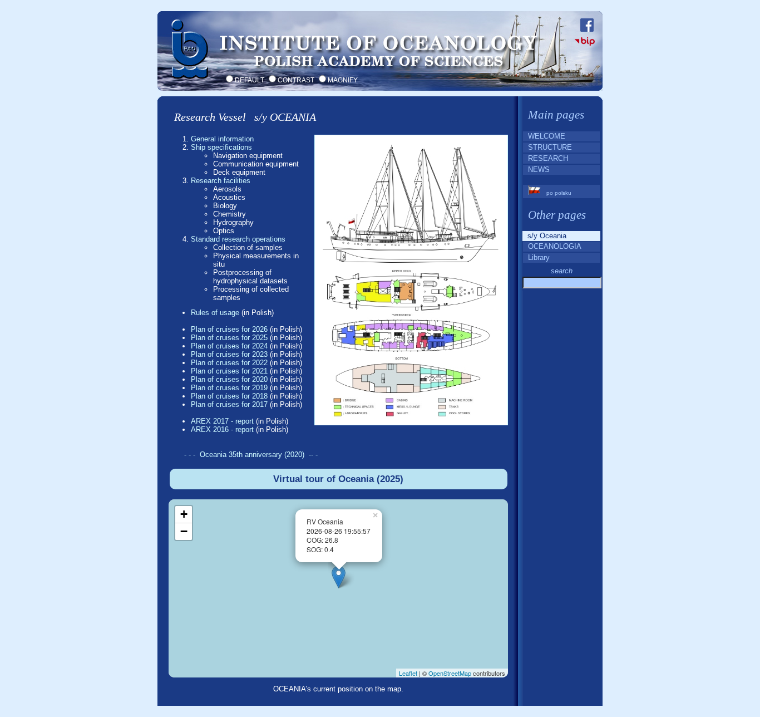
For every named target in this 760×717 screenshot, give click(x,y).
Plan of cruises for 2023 (229, 354)
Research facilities (220, 180)
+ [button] (183, 514)
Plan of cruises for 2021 (229, 371)
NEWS (537, 169)
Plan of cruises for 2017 (229, 404)
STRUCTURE (548, 147)
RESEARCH (546, 158)
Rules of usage (215, 312)
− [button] (183, 531)
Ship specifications (221, 147)
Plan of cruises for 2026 (229, 329)
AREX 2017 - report (222, 421)
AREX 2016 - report (222, 429)
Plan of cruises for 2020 (229, 379)
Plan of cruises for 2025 (229, 337)
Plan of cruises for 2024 (229, 346)
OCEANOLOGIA (552, 246)
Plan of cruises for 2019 (229, 388)
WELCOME (544, 136)
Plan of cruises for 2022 (229, 362)
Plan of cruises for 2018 (229, 396)
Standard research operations (238, 239)
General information (222, 139)
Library (537, 257)
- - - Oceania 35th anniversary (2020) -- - (251, 454)
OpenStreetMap (449, 673)
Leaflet (408, 673)
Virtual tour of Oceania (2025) (338, 479)
